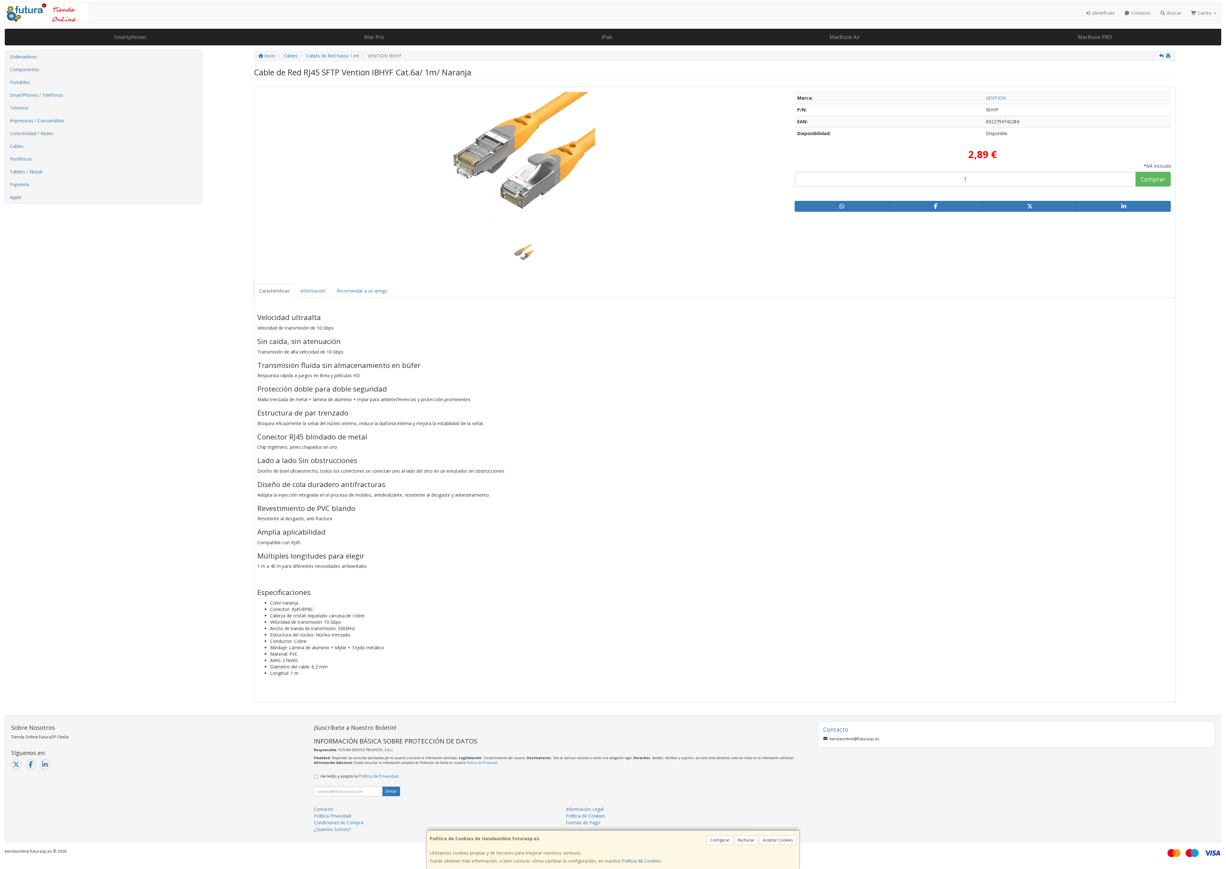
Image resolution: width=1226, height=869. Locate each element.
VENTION (996, 98)
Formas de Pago (583, 822)
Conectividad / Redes (31, 133)
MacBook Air (844, 37)
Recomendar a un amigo (362, 291)
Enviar (391, 791)
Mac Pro (374, 37)
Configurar (720, 840)
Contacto (1140, 13)
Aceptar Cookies (778, 840)
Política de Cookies (641, 861)
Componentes (24, 69)
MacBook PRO (1095, 37)
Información (313, 291)
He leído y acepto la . (360, 776)
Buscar (1173, 13)
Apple (15, 197)
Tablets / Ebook (26, 172)
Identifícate (1103, 13)
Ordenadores (23, 57)
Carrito (1204, 13)
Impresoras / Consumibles (37, 121)
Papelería (19, 184)
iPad (607, 37)
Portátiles (20, 82)
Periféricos (21, 159)
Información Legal (584, 809)
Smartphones (130, 37)
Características (274, 291)
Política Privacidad (332, 816)
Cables (17, 146)
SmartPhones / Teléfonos (36, 95)
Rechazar (746, 840)
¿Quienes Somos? (332, 829)
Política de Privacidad (481, 762)
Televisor (19, 108)
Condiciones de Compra (338, 822)
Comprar (1153, 179)
